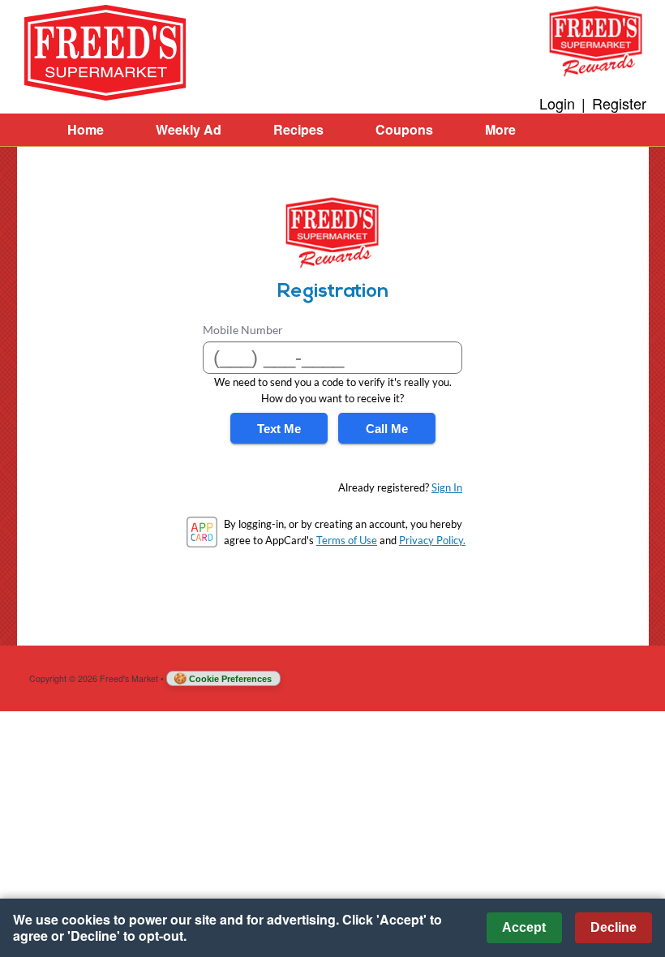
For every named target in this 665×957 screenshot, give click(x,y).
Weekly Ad (188, 129)
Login (557, 103)
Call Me (387, 429)
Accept (524, 927)
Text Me (279, 429)
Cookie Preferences (230, 679)
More (500, 129)
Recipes (298, 129)
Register (619, 103)
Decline (613, 927)
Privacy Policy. (432, 540)
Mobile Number (243, 330)
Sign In (446, 487)
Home (85, 129)
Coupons (404, 129)
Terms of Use (346, 540)
